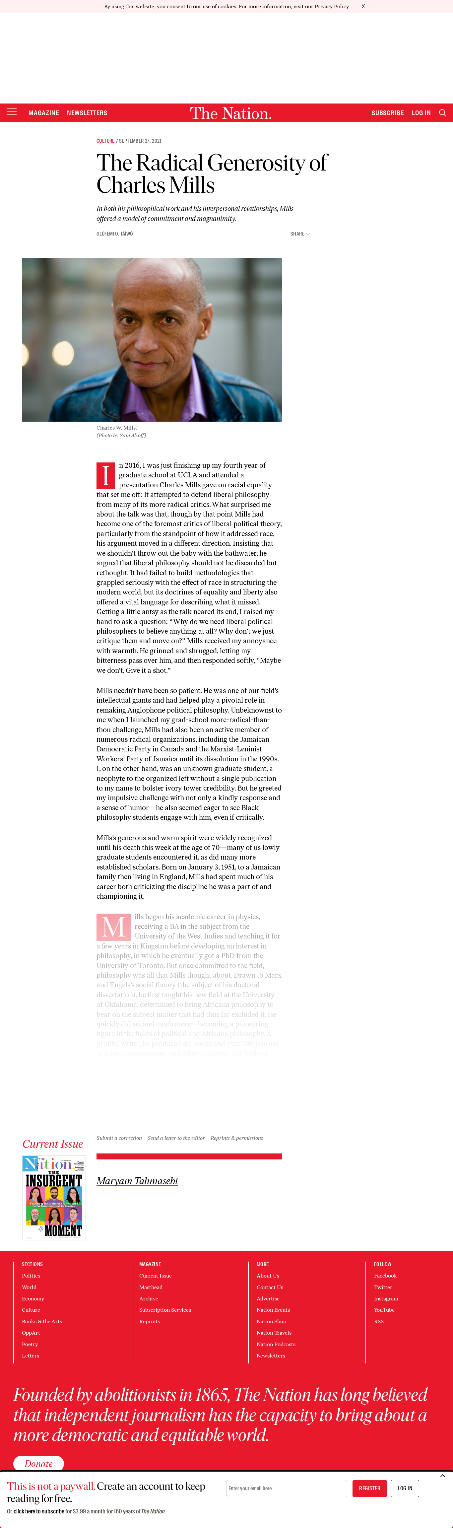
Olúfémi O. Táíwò (115, 234)
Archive (148, 1298)
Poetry (30, 1344)
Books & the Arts (42, 1321)
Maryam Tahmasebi (137, 1181)
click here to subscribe (39, 1511)
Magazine (44, 112)
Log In (421, 112)
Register (369, 1488)
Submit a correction (119, 1138)
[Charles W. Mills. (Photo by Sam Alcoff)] (152, 340)
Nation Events (273, 1310)
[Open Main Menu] (12, 112)
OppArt (31, 1333)
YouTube (384, 1310)
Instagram (386, 1298)
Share (297, 234)
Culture (106, 141)
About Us (268, 1276)
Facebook (385, 1276)
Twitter (383, 1287)
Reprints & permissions (237, 1138)
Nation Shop (271, 1321)
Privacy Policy (332, 6)
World (29, 1287)
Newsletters (87, 112)
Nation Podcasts (276, 1344)
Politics (31, 1276)
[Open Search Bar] (442, 113)
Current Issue (155, 1276)
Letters (30, 1356)
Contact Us (270, 1287)
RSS (379, 1321)
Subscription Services (165, 1310)
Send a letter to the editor (176, 1138)
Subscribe (388, 112)
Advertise (268, 1298)
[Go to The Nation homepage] (231, 113)
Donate (39, 1463)
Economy (33, 1298)
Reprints (149, 1321)
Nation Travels (274, 1333)
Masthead (150, 1287)
